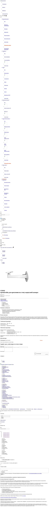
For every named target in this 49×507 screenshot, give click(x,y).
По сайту (3, 220)
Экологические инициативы (7, 395)
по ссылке (24, 495)
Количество (2, 296)
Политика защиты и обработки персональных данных (11, 396)
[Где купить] (1, 240)
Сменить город (2, 244)
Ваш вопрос (2, 351)
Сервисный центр (5, 380)
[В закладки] (0, 297)
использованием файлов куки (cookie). (35, 473)
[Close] (0, 411)
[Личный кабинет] (1, 246)
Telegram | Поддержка (4, 300)
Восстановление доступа (6, 387)
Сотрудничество (5, 394)
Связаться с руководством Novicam (8, 398)
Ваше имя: (2, 346)
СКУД (3, 67)
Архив (1, 259)
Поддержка (4, 179)
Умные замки (4, 371)
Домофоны (4, 51)
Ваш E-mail (9, 347)
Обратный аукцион (5, 372)
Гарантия (3, 385)
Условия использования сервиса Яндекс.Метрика (8, 497)
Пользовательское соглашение (7, 397)
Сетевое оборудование (6, 118)
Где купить (4, 393)
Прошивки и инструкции (6, 375)
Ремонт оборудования (5, 386)
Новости (3, 392)
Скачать (41, 340)
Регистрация (2, 421)
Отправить (2, 356)
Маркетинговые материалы (6, 376)
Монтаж (3, 382)
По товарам (3, 218)
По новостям (4, 219)
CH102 (3, 263)
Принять (2, 474)
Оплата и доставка (5, 381)
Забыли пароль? (3, 420)
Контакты (4, 390)
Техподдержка (4, 384)
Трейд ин (3, 379)
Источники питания (5, 369)
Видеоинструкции (5, 388)
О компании (4, 391)
